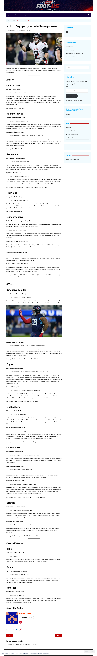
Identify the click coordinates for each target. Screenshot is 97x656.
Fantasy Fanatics (70, 50)
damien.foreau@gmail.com (72, 159)
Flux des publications (71, 131)
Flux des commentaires (72, 134)
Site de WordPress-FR (71, 138)
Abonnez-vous (71, 96)
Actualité (13, 15)
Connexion (68, 127)
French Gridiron (69, 47)
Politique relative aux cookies (43, 653)
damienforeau (11, 30)
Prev (10, 635)
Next (57, 635)
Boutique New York (70, 57)
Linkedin (16, 629)
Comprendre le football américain (74, 53)
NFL (19, 15)
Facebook (7, 629)
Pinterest (20, 629)
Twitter (12, 629)
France (36, 15)
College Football (26, 15)
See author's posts (27, 617)
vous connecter (17, 644)
